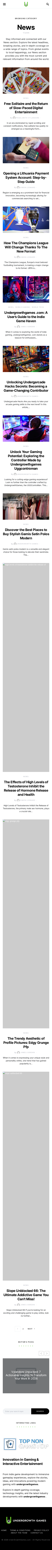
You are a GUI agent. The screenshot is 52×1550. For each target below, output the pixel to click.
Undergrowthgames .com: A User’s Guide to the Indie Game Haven (26, 317)
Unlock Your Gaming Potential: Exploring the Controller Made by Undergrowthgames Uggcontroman (26, 460)
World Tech (38, 307)
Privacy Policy (41, 1530)
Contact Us (37, 1533)
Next (30, 1329)
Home (4, 1530)
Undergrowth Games (27, 396)
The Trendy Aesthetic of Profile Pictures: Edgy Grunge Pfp (26, 1042)
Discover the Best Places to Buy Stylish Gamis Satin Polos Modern (26, 534)
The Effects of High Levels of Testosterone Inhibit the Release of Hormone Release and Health (26, 788)
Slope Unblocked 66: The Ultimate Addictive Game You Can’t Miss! (26, 1295)
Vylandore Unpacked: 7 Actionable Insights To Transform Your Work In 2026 (26, 1375)
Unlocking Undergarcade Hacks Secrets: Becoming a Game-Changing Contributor (26, 386)
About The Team (19, 1533)
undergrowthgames (34, 1496)
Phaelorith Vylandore (27, 118)
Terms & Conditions (20, 1530)
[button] (47, 1353)
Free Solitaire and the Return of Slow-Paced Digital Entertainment (26, 108)
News (26, 98)
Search (40, 1411)
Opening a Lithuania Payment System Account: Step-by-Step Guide (26, 177)
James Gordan (27, 327)
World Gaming (22, 307)
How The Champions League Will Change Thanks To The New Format (26, 247)
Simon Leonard (27, 187)
